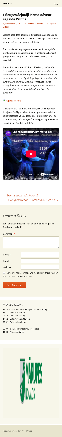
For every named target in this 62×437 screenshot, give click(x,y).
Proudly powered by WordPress (17, 430)
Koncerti (39, 23)
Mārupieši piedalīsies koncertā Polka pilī (33, 200)
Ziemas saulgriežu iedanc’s (21, 195)
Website (7, 267)
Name (7, 254)
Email (7, 260)
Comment (9, 233)
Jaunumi (30, 23)
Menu (6, 3)
